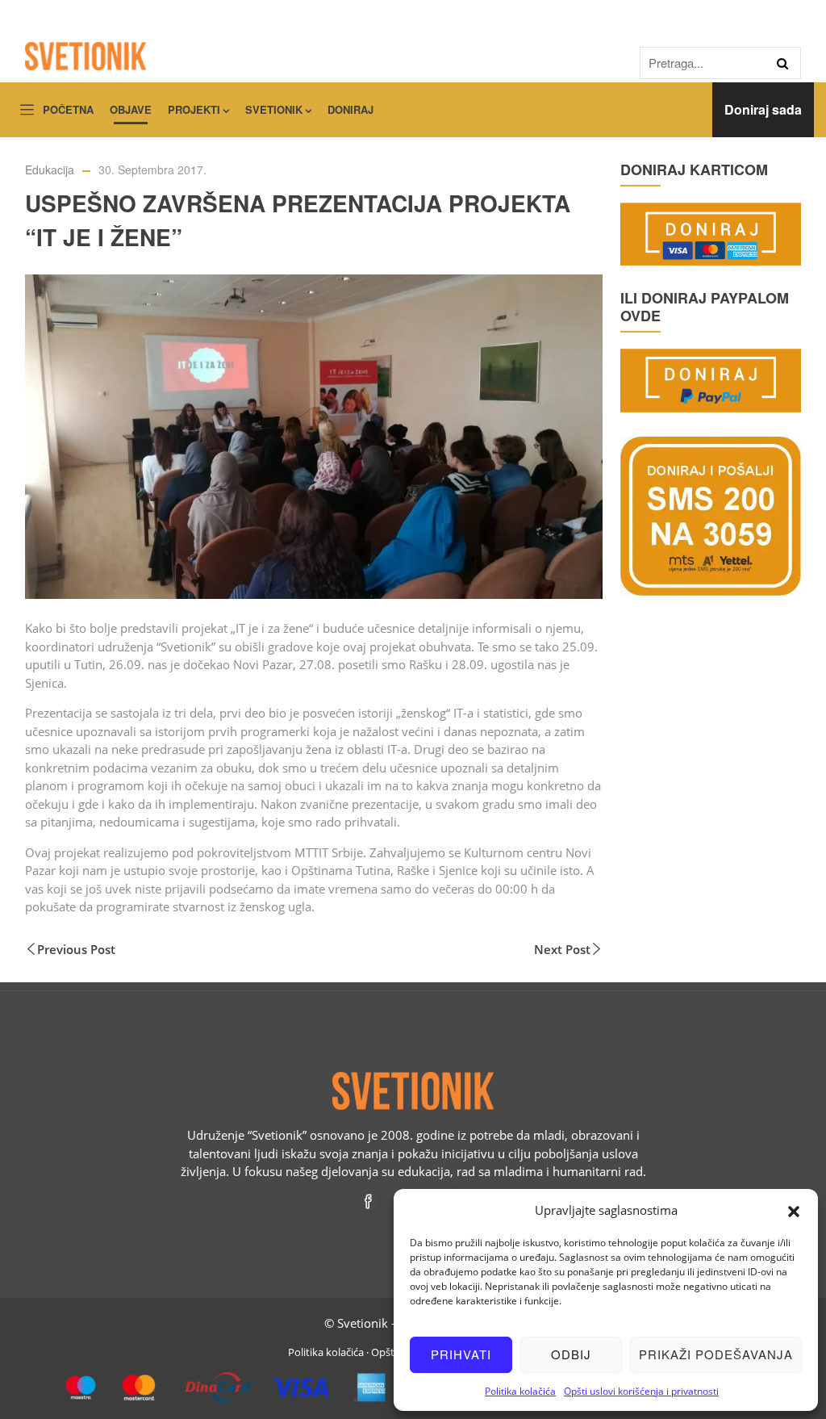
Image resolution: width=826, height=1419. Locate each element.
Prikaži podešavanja (716, 1354)
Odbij (571, 1354)
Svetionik (273, 109)
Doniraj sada (763, 109)
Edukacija (49, 169)
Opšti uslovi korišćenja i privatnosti (641, 1391)
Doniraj (350, 109)
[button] (794, 1210)
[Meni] (27, 111)
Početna (68, 109)
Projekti (194, 109)
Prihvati (461, 1354)
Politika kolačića (520, 1391)
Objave (131, 109)
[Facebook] (369, 1200)
